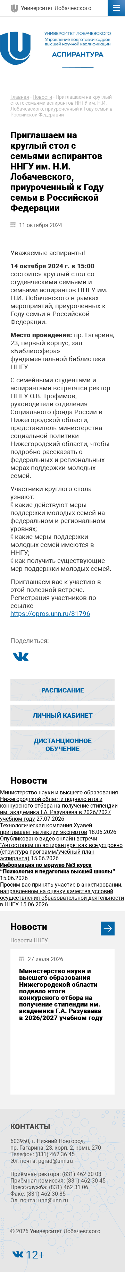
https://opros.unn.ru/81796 (50, 614)
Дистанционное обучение (63, 745)
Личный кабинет (63, 716)
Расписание (62, 690)
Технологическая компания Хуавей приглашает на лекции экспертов (46, 828)
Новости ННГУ (29, 940)
